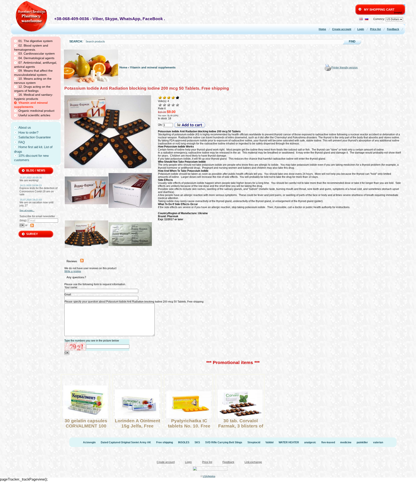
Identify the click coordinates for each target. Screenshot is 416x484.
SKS (197, 442)
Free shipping (164, 442)
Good (173, 105)
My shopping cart (379, 9)
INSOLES (183, 442)
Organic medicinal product (36, 110)
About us (24, 127)
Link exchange (253, 462)
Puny (160, 105)
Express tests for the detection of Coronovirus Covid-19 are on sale (38, 191)
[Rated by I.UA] (210, 469)
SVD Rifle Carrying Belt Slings (223, 442)
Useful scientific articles (34, 115)
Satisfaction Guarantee (34, 137)
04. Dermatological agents (36, 58)
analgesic (310, 442)
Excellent (177, 105)
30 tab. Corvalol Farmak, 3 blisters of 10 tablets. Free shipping (240, 428)
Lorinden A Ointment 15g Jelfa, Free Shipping (137, 426)
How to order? (28, 132)
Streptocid (253, 442)
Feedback (393, 29)
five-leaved (328, 442)
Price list (375, 29)
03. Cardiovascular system (36, 53)
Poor (164, 105)
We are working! (29, 180)
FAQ (21, 142)
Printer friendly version (344, 67)
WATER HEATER (289, 442)
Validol (269, 442)
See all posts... (27, 210)
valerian (378, 442)
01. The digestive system (35, 41)
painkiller (362, 442)
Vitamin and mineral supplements (153, 67)
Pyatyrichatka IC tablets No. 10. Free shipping (189, 426)
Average (169, 105)
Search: (76, 41)
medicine (345, 442)
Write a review (72, 271)
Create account (341, 29)
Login (360, 29)
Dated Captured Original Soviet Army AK (126, 442)
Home (322, 29)
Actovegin (89, 442)
